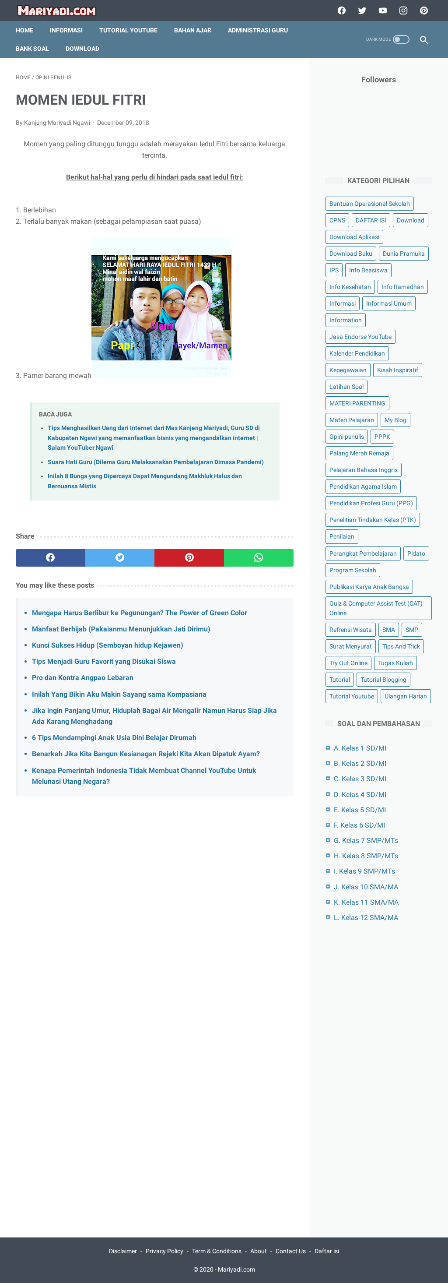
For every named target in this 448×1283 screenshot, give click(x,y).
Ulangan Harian (406, 696)
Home (24, 30)
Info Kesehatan (350, 286)
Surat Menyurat (350, 646)
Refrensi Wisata (350, 629)
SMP (412, 629)
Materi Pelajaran (351, 419)
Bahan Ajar (192, 30)
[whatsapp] (259, 558)
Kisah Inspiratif (397, 370)
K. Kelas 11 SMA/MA (366, 902)
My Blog (395, 419)
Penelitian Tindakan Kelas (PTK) (372, 519)
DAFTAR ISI (371, 220)
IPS (334, 270)
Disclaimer (123, 1251)
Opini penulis (346, 436)
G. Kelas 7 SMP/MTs (366, 840)
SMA (388, 629)
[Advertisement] (155, 888)
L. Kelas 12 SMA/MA (366, 917)
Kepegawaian (348, 370)
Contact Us (291, 1251)
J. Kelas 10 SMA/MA (366, 887)
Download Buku (350, 253)
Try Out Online (348, 662)
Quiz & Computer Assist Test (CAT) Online (376, 608)
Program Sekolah (352, 570)
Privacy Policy (164, 1251)
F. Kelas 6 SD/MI (359, 825)
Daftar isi (327, 1251)
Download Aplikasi (354, 236)
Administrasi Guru (258, 30)
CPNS (337, 220)
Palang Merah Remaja (359, 453)
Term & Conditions (217, 1251)
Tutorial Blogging (383, 679)
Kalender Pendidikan (357, 353)
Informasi (66, 30)
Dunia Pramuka (404, 253)
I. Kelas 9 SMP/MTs (364, 871)
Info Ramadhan (403, 286)
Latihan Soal (346, 386)
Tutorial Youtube (351, 696)
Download (82, 48)
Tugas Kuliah (395, 662)
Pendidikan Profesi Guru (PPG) (371, 503)
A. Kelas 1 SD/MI (360, 748)
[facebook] (340, 10)
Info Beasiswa (368, 270)
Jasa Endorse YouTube (360, 336)
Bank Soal (32, 48)
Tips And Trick (401, 646)
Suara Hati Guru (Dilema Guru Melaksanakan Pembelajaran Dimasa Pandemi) (156, 462)
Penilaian (341, 536)
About (258, 1251)
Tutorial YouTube (128, 30)
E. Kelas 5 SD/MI (360, 810)
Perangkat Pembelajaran (363, 553)
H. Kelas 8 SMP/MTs (366, 856)
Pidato (416, 553)
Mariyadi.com (236, 1269)
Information (345, 320)
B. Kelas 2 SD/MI (360, 763)
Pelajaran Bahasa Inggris (363, 469)
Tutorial (339, 679)
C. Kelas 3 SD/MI (360, 779)
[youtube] (381, 10)
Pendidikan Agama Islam (363, 486)
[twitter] (361, 10)
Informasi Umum (389, 303)
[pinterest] (422, 10)
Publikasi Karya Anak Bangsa (369, 586)
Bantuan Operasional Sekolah (369, 203)
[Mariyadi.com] (62, 10)
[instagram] (402, 10)
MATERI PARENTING (357, 403)
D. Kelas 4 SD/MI (360, 794)
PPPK (382, 436)
